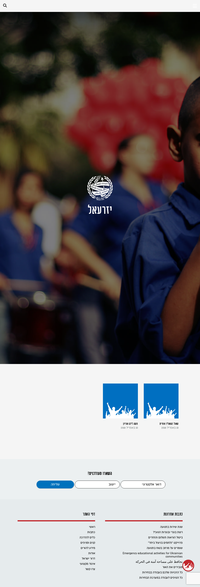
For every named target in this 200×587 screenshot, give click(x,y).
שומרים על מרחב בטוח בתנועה (165, 548)
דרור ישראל (88, 558)
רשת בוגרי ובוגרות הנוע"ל (168, 532)
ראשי (92, 527)
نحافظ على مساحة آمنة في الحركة (159, 562)
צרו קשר (90, 569)
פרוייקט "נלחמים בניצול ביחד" (165, 543)
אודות (91, 553)
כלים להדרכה (87, 537)
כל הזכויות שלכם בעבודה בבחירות (162, 572)
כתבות (91, 532)
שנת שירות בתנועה (171, 527)
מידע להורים (88, 548)
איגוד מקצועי (87, 564)
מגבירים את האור (172, 567)
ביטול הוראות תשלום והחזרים (165, 537)
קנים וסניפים (87, 543)
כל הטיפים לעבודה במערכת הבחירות (161, 577)
